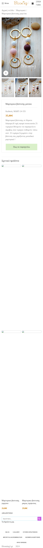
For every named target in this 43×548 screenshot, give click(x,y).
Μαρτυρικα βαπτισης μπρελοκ (14, 13)
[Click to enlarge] (5, 73)
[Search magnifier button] (39, 519)
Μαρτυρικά (20, 10)
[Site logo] (21, 3)
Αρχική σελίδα (8, 10)
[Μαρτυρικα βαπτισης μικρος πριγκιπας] (31, 247)
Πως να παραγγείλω (21, 147)
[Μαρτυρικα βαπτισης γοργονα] (11, 247)
